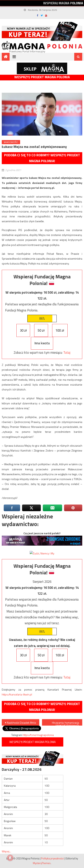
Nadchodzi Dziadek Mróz (21, 722)
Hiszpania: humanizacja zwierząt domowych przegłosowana (65, 723)
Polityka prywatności (52, 858)
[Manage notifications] (10, 858)
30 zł (23, 330)
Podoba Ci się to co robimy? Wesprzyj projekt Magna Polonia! (42, 158)
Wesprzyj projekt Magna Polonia (42, 77)
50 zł (41, 330)
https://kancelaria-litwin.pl (17, 694)
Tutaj (66, 352)
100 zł (59, 330)
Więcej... (6, 851)
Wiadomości (11, 142)
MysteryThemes (42, 863)
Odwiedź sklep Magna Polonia (42, 68)
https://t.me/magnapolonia (38, 735)
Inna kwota (42, 343)
